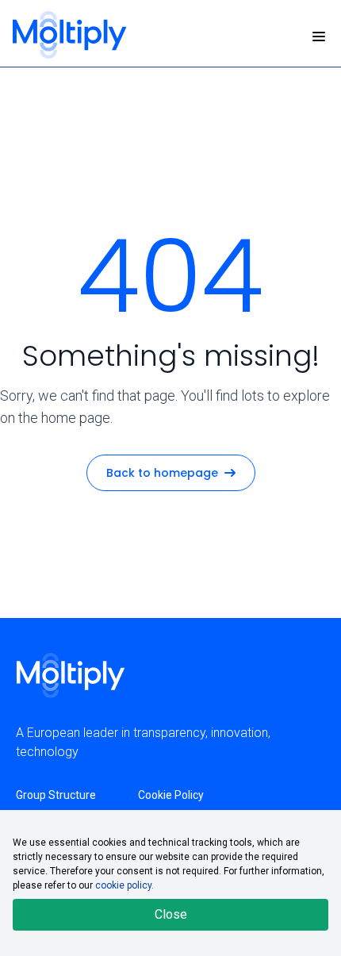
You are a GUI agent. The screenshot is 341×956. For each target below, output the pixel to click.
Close (171, 914)
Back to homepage (162, 473)
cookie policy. (124, 885)
